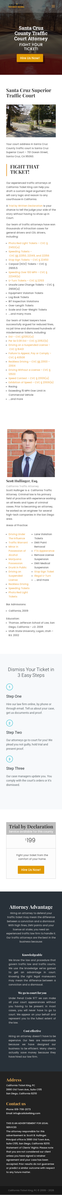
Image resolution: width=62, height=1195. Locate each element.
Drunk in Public (18, 567)
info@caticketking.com (26, 1113)
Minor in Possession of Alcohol (17, 551)
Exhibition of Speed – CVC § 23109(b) (31, 382)
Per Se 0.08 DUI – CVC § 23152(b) (28, 341)
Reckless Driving (18, 584)
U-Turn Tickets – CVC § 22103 (26, 280)
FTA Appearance (44, 551)
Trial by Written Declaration (25, 205)
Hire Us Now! (30, 58)
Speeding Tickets (19, 588)
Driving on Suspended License (16, 576)
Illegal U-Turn (42, 575)
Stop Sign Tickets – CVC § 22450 (28, 259)
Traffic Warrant (18, 542)
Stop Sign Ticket (44, 571)
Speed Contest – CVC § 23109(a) (29, 378)
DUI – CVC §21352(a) (21, 336)
